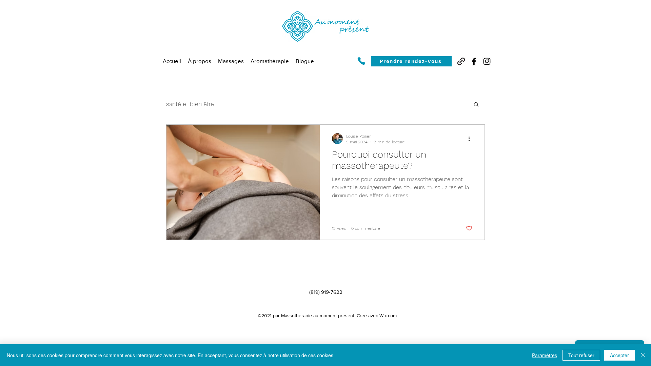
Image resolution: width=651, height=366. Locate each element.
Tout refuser (581, 355)
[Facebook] (474, 61)
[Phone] (361, 61)
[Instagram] (487, 61)
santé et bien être (190, 103)
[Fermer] (643, 355)
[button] (231, 61)
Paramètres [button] (544, 355)
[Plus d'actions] (471, 139)
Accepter (619, 355)
